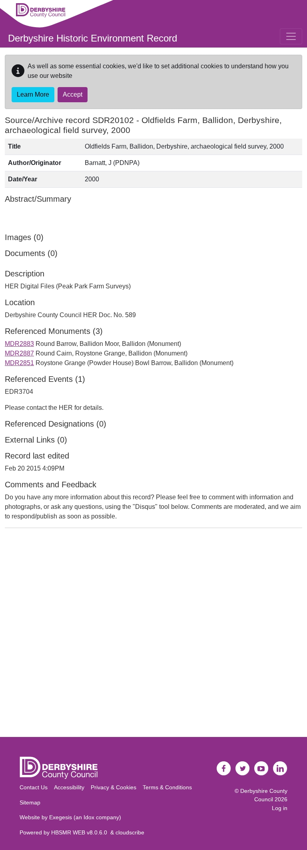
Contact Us (34, 787)
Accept (72, 94)
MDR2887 (19, 353)
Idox (89, 817)
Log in (279, 808)
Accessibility (69, 787)
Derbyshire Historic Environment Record (92, 38)
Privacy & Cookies (113, 787)
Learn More (33, 94)
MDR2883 (19, 343)
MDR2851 (19, 362)
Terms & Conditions (167, 787)
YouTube (261, 768)
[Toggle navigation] (291, 36)
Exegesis (60, 817)
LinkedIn (280, 768)
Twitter (242, 768)
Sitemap (30, 802)
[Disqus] (153, 634)
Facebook (224, 768)
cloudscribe (130, 832)
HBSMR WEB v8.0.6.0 (80, 832)
